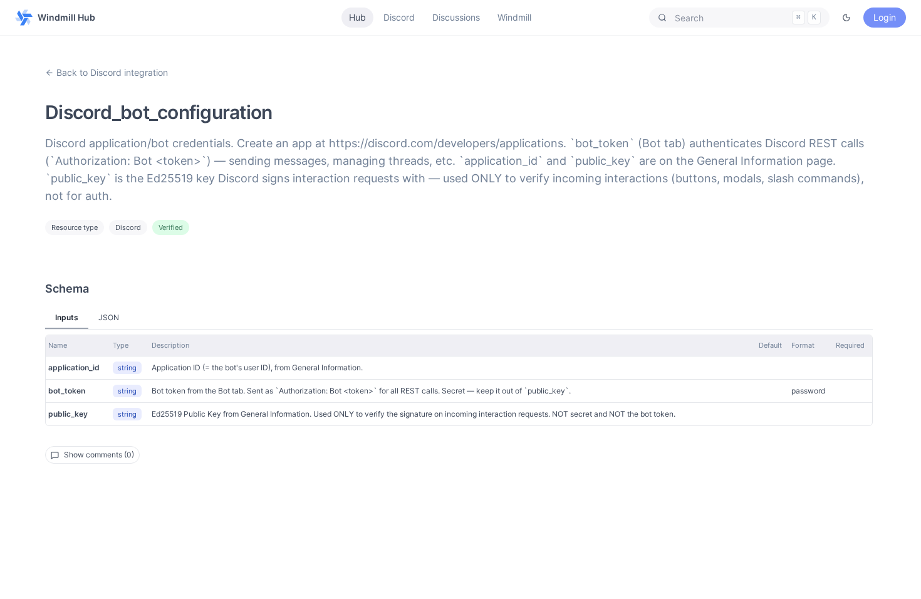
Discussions (456, 17)
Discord (399, 17)
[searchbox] (739, 18)
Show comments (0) (99, 454)
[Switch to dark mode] (846, 18)
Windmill (514, 17)
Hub (357, 17)
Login (884, 17)
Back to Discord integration (112, 72)
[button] (739, 18)
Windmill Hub (66, 17)
